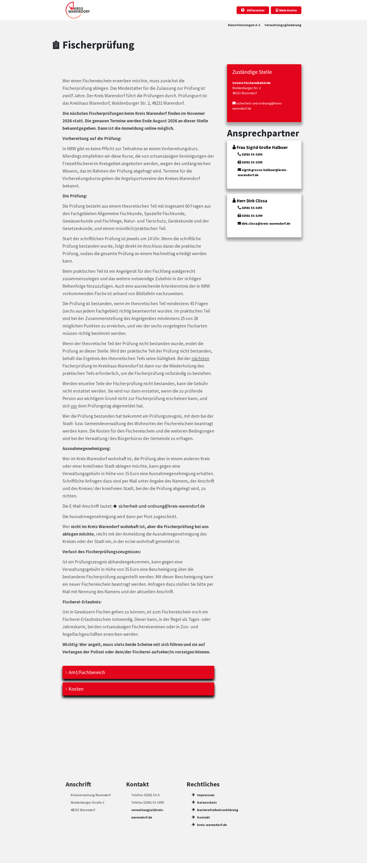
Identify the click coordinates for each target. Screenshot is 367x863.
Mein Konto (288, 10)
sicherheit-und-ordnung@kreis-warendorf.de (162, 506)
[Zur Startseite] (78, 10)
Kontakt (203, 817)
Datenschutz (206, 802)
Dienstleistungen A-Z (244, 25)
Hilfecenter (255, 10)
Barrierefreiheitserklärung (217, 810)
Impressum (205, 795)
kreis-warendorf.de (211, 825)
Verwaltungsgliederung (283, 25)
